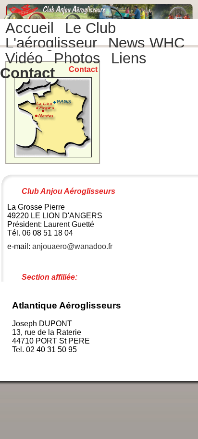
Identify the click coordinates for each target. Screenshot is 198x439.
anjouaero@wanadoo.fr (72, 246)
